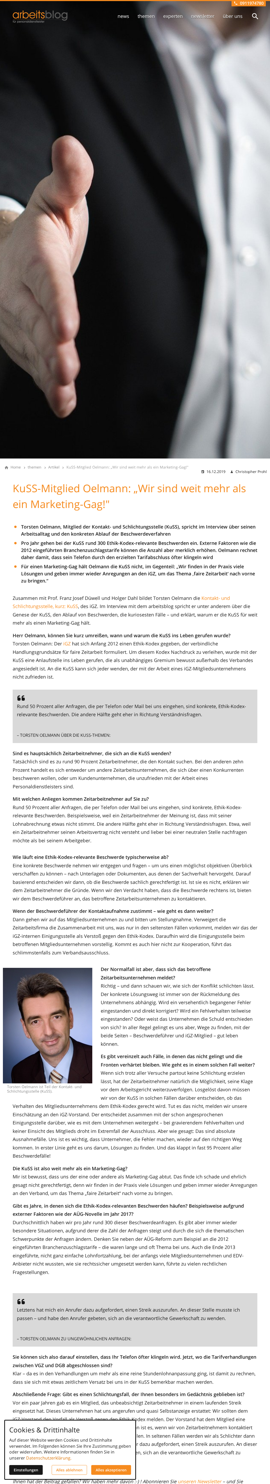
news (123, 16)
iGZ (67, 643)
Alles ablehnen (69, 1469)
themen (146, 16)
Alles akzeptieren (111, 1469)
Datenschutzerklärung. (48, 1458)
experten (173, 16)
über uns (233, 16)
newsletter (202, 16)
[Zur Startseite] (40, 17)
